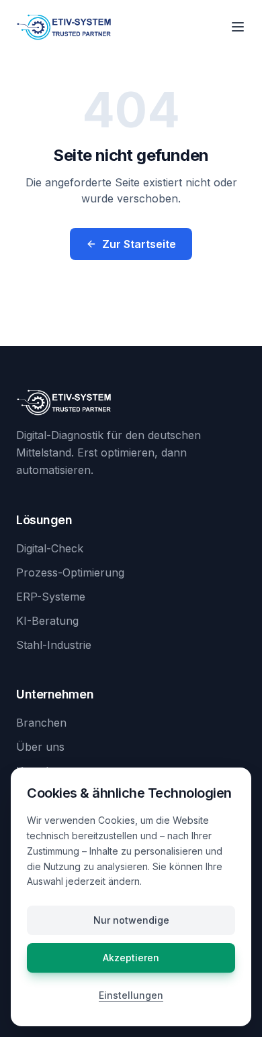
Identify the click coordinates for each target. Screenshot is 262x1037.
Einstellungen (131, 995)
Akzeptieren (131, 957)
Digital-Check (49, 548)
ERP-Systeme (50, 596)
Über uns (40, 746)
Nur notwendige (131, 920)
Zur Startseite (139, 244)
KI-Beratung (47, 620)
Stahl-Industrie (53, 645)
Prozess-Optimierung (70, 572)
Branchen (41, 722)
